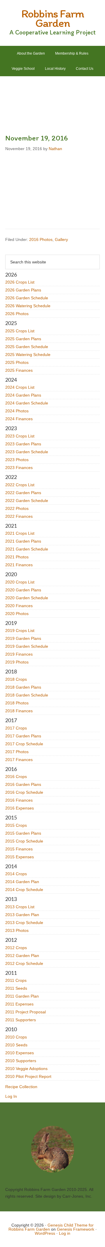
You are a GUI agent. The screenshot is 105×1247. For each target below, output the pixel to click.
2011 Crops (16, 980)
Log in (64, 1233)
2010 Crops (16, 1037)
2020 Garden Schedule (26, 597)
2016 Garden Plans (23, 784)
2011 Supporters (20, 1019)
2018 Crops (16, 679)
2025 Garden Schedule (26, 346)
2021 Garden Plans (23, 541)
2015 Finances (19, 849)
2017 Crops (16, 728)
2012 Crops (16, 947)
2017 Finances (19, 759)
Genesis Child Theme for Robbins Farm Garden (51, 1227)
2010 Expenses (19, 1052)
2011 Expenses (19, 1004)
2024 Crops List (19, 387)
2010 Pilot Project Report (28, 1076)
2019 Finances (19, 654)
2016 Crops (16, 776)
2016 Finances (19, 800)
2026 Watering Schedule (27, 305)
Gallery (61, 239)
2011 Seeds (16, 988)
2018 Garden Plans (23, 687)
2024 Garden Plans (23, 395)
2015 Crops (16, 825)
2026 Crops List (19, 282)
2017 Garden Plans (23, 736)
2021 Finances (19, 564)
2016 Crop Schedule (24, 792)
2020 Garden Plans (23, 590)
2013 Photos (17, 930)
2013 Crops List (19, 906)
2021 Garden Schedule (26, 549)
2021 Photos (17, 557)
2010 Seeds (16, 1045)
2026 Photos (17, 313)
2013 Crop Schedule (24, 922)
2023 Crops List (19, 436)
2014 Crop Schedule (24, 889)
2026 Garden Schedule (26, 298)
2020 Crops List (19, 582)
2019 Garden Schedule (26, 646)
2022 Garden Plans (23, 492)
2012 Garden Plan (22, 955)
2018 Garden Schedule (26, 695)
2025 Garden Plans (23, 338)
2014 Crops (16, 873)
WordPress (45, 1233)
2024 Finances (19, 418)
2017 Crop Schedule (24, 743)
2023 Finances (19, 467)
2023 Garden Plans (23, 444)
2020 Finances (19, 605)
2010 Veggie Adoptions (26, 1068)
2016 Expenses (19, 808)
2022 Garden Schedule (26, 500)
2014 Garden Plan (22, 881)
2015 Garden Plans (23, 833)
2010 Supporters (20, 1060)
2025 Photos (17, 362)
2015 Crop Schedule (24, 841)
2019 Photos (17, 662)
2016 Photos (40, 239)
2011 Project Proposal (25, 1012)
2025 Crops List (19, 331)
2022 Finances (19, 516)
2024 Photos (17, 411)
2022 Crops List (19, 484)
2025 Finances (19, 370)
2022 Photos (17, 508)
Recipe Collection (21, 1086)
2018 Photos (17, 703)
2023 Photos (17, 459)
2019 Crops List (19, 630)
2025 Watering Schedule (27, 354)
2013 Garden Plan (22, 914)
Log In (11, 1096)
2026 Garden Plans (23, 290)
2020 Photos (17, 613)
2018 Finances (19, 710)
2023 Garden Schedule (26, 451)
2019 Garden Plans (23, 638)
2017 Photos (17, 751)
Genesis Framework (75, 1229)
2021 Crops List (19, 533)
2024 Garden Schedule (26, 403)
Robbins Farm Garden (52, 18)
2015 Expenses (19, 857)
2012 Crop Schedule (24, 963)
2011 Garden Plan (22, 996)
